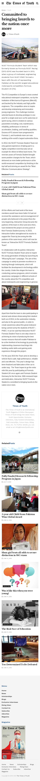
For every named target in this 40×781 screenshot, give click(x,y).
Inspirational (8, 660)
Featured (7, 471)
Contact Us (6, 708)
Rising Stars (6, 705)
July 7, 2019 (7, 482)
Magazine (5, 717)
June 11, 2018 (7, 596)
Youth (9, 10)
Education (7, 548)
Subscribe (6, 711)
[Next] (22, 202)
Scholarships (7, 696)
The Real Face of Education (16, 629)
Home (4, 10)
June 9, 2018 (7, 558)
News (5, 510)
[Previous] (18, 202)
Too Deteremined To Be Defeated (19, 664)
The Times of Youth (23, 776)
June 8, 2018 (7, 520)
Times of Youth (14, 34)
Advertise (5, 714)
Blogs (4, 699)
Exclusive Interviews (10, 702)
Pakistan (6, 586)
